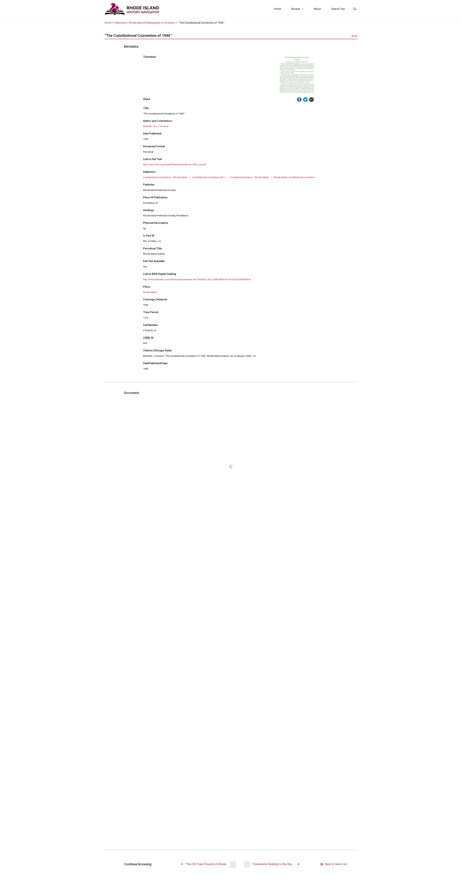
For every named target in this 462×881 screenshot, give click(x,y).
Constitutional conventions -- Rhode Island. (165, 177)
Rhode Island (150, 292)
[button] (354, 8)
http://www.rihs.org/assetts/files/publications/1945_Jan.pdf (174, 164)
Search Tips (338, 8)
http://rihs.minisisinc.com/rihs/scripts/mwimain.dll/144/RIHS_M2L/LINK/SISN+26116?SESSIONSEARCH (197, 279)
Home (277, 8)
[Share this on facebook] (299, 99)
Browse (295, 8)
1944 (145, 317)
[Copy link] (311, 99)
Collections (120, 22)
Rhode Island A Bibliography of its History (152, 22)
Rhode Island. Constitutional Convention (294, 177)
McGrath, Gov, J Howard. (156, 126)
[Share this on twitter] (305, 99)
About (317, 8)
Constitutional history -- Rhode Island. (249, 177)
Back (354, 35)
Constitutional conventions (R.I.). (209, 177)
